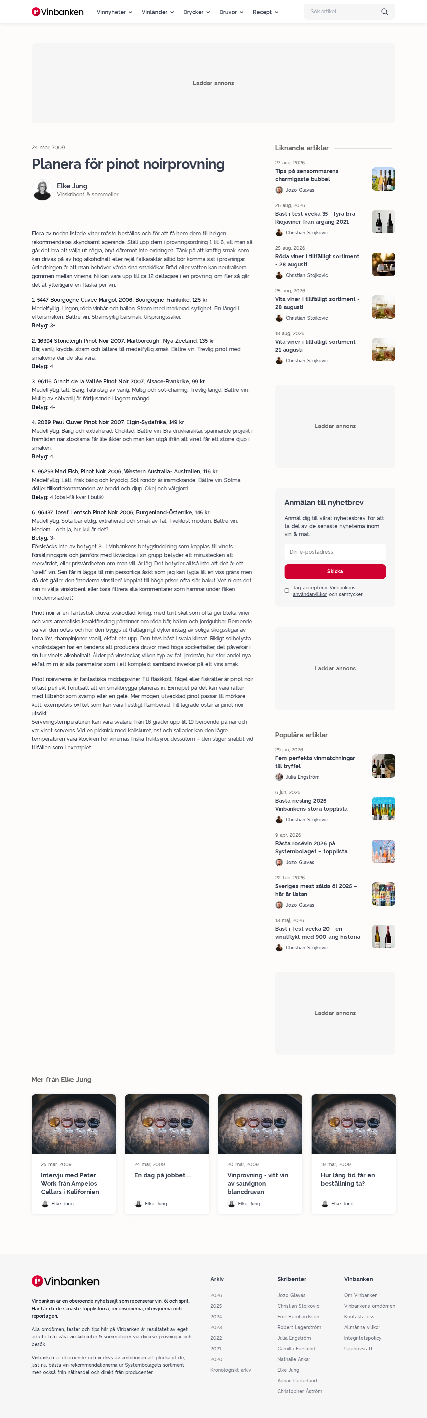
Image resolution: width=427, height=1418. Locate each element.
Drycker (193, 12)
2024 (216, 1316)
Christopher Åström (300, 1391)
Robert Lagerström (300, 1327)
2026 (216, 1295)
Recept (262, 12)
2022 (216, 1338)
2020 (216, 1359)
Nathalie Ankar (294, 1359)
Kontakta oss (359, 1316)
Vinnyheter (111, 12)
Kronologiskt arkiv (230, 1370)
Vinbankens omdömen (369, 1306)
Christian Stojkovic (299, 1306)
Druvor (228, 12)
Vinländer (154, 12)
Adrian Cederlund (297, 1380)
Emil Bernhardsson (299, 1316)
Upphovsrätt (358, 1348)
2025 (216, 1306)
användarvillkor (310, 594)
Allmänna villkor (362, 1327)
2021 (215, 1348)
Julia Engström (294, 1338)
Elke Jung (289, 1370)
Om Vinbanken (361, 1295)
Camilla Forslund (297, 1348)
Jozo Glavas (292, 1295)
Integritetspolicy (363, 1338)
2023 (216, 1327)
